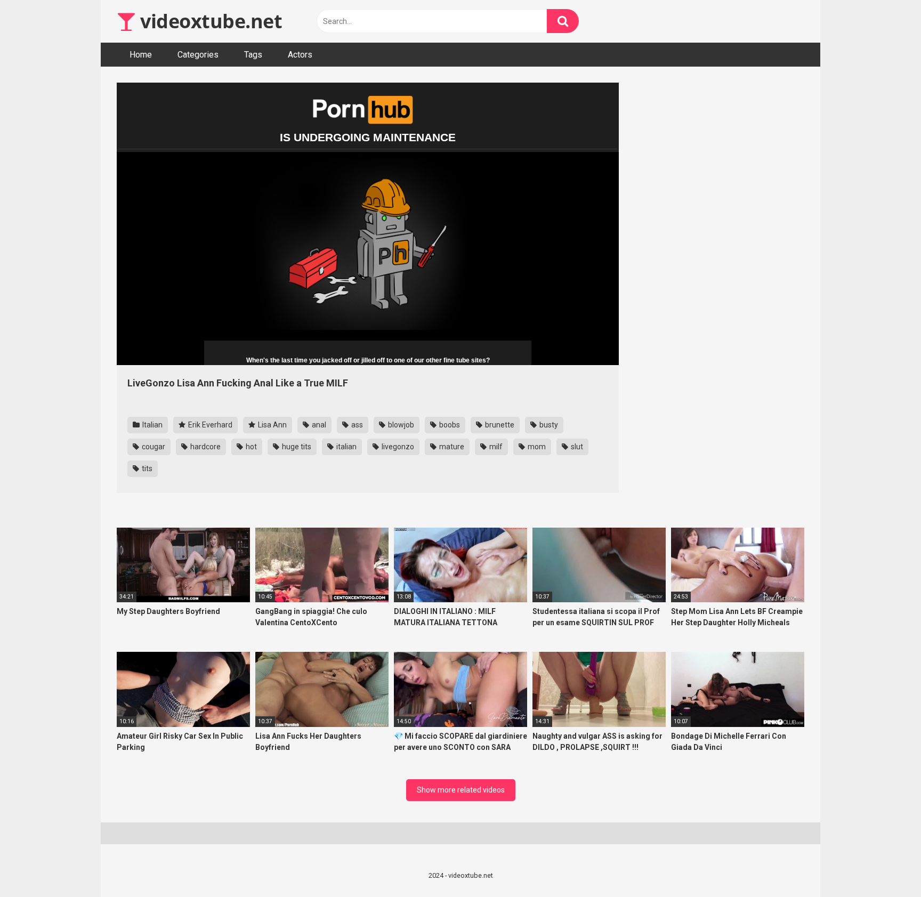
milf (495, 446)
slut (576, 446)
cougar (152, 446)
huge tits (295, 446)
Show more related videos (461, 790)
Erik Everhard (209, 425)
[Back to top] (885, 865)
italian (346, 446)
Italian (152, 425)
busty (548, 425)
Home (141, 55)
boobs (449, 425)
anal (318, 425)
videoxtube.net (209, 21)
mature (451, 446)
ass (356, 425)
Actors (300, 55)
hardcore (205, 446)
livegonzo (397, 446)
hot (250, 446)
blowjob (400, 425)
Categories (198, 55)
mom (536, 446)
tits (146, 468)
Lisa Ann (271, 425)
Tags (253, 55)
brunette (498, 425)
